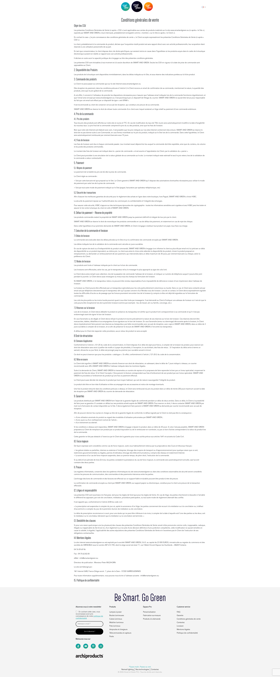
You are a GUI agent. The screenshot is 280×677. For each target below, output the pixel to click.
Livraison (180, 626)
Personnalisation (149, 612)
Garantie (180, 615)
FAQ (178, 612)
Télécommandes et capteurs (120, 633)
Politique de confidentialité (187, 633)
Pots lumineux (114, 626)
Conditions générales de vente (189, 619)
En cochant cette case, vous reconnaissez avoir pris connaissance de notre (89, 615)
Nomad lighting (127, 669)
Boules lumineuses (116, 615)
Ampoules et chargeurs (118, 629)
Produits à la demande (151, 619)
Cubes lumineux (115, 619)
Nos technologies (142, 669)
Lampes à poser (115, 612)
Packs (111, 636)
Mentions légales (183, 629)
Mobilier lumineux (116, 622)
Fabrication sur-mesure (152, 615)
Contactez (181, 622)
